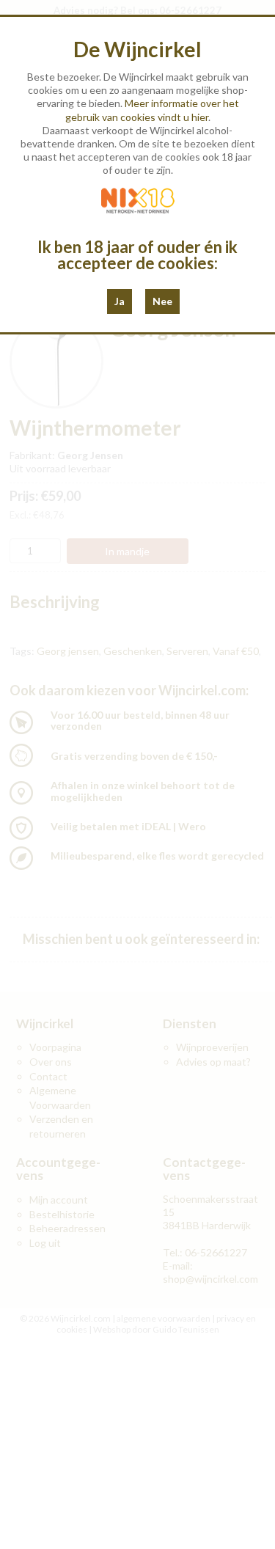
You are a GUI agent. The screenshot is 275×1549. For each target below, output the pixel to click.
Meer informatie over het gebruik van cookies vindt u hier (152, 109)
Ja (119, 301)
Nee (162, 301)
